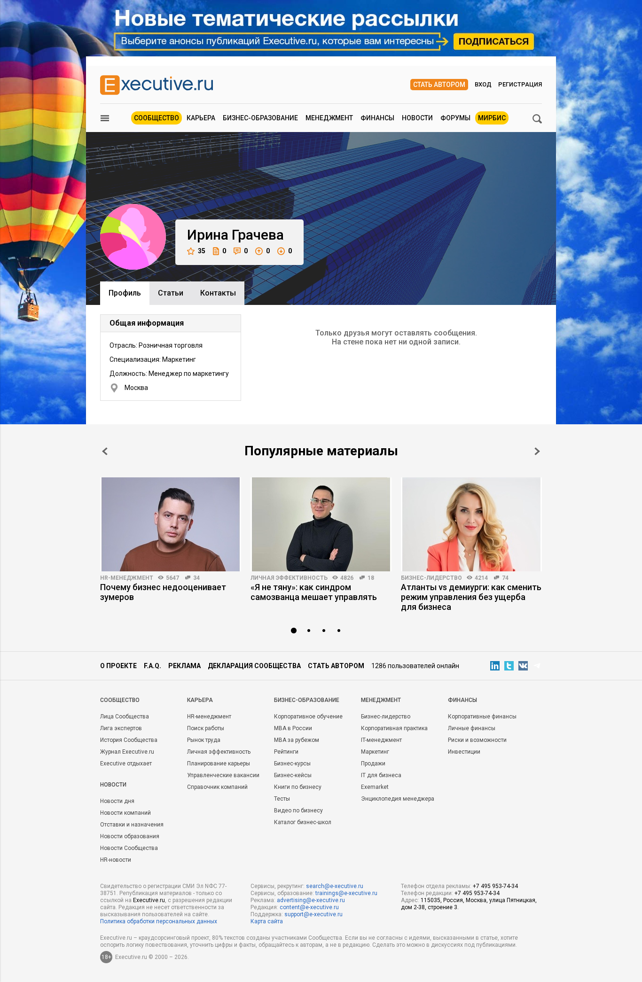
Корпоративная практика (394, 728)
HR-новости (115, 860)
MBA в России (293, 728)
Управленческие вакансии (223, 775)
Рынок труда (203, 740)
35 (201, 251)
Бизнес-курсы (292, 763)
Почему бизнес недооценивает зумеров (163, 592)
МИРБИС (492, 118)
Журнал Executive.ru (127, 751)
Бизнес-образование (260, 118)
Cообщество (120, 700)
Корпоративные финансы (482, 716)
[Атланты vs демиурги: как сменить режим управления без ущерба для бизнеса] (471, 524)
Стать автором (439, 84)
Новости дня (117, 801)
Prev (105, 451)
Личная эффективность (289, 578)
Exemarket (375, 787)
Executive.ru (149, 900)
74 (505, 578)
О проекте (118, 666)
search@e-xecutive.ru (334, 886)
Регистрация (520, 84)
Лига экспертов (121, 728)
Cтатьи (170, 292)
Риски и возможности (477, 740)
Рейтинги (286, 751)
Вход (483, 84)
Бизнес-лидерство (431, 578)
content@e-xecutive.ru (309, 907)
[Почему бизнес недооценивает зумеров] (170, 524)
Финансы (377, 118)
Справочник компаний (217, 787)
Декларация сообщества (254, 666)
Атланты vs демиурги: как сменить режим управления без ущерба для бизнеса (471, 597)
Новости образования (129, 836)
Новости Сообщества (129, 848)
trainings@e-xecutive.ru (346, 893)
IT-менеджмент (381, 740)
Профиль (125, 292)
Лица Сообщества (124, 716)
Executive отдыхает (126, 763)
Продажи (373, 763)
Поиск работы (205, 728)
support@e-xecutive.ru (313, 914)
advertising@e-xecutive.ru (311, 900)
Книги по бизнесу (297, 787)
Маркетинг (375, 751)
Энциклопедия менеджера (397, 798)
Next (537, 451)
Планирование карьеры (218, 763)
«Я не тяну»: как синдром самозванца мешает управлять (314, 592)
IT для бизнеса (381, 775)
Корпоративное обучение (308, 716)
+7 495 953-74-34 (495, 886)
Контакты (218, 292)
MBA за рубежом (296, 740)
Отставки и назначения (132, 824)
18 (371, 578)
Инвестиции (464, 751)
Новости (417, 118)
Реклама (184, 666)
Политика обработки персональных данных (158, 921)
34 (196, 578)
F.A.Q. (152, 666)
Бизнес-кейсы (293, 775)
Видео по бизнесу (298, 810)
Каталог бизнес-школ (302, 822)
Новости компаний (125, 813)
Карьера (201, 118)
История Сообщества (128, 740)
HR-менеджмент (126, 578)
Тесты (282, 798)
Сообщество (156, 118)
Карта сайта (267, 921)
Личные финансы (471, 728)
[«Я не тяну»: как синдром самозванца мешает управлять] (321, 524)
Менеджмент (329, 118)
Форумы (455, 118)
